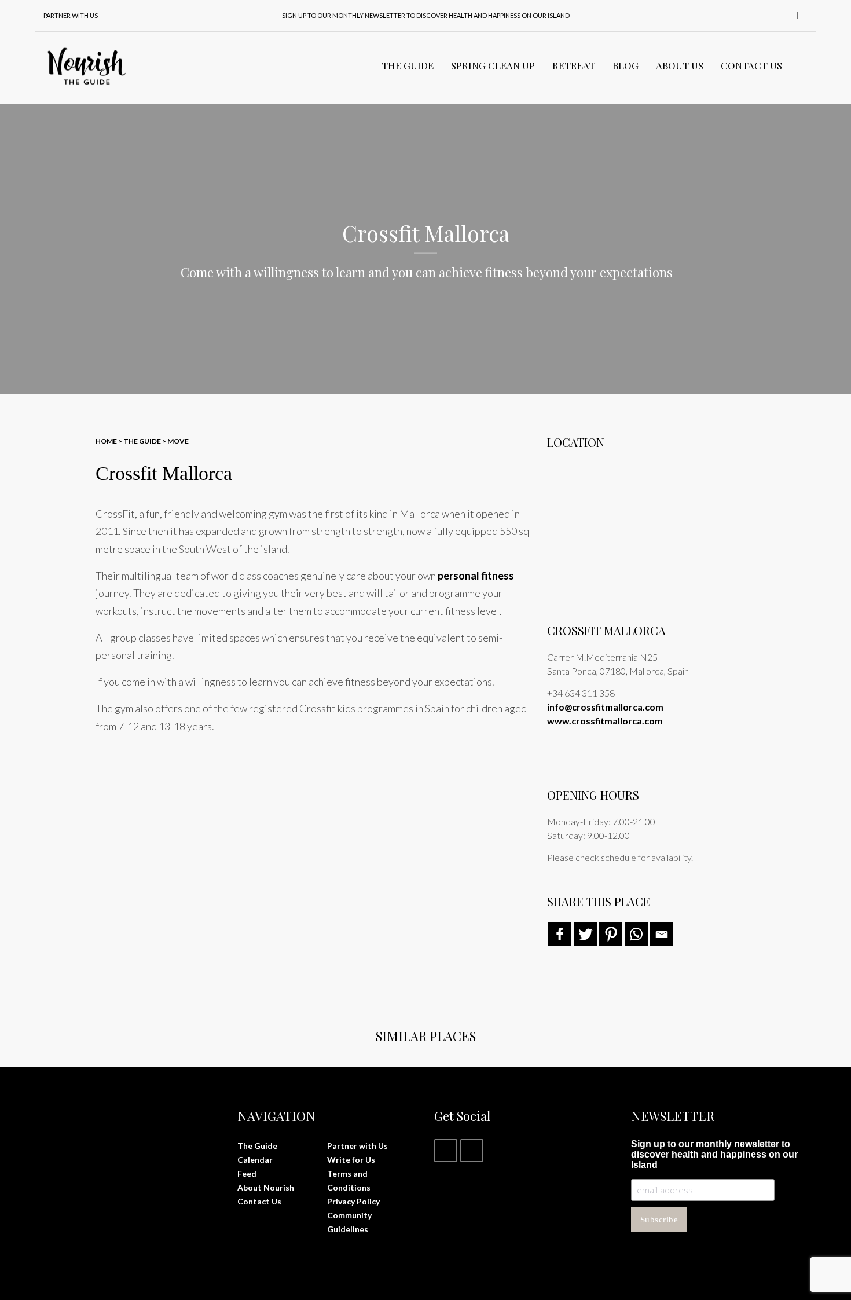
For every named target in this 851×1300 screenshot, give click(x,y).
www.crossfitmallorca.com (605, 720)
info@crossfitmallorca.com (605, 706)
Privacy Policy (353, 1201)
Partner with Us (357, 1146)
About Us (679, 65)
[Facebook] (559, 934)
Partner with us (70, 15)
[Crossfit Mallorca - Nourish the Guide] (306, 817)
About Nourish (265, 1187)
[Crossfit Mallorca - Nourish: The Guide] (162, 817)
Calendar (255, 1159)
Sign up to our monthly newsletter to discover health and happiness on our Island (426, 15)
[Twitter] (585, 934)
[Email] (661, 934)
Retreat (573, 65)
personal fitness (476, 575)
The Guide (408, 65)
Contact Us (751, 65)
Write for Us (351, 1159)
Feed (246, 1173)
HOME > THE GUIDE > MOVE (142, 441)
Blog (625, 65)
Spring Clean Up (493, 65)
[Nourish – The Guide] (87, 65)
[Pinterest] (610, 934)
